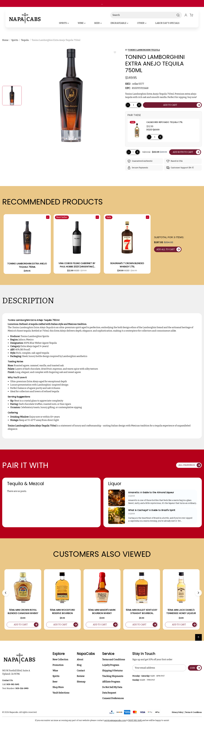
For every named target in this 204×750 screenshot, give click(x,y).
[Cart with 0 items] (193, 15)
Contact (81, 670)
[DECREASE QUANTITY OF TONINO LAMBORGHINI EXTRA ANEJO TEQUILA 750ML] (128, 105)
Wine (55, 670)
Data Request (109, 692)
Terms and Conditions (113, 659)
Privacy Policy (177, 712)
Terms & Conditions (193, 712)
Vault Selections (61, 692)
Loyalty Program (110, 665)
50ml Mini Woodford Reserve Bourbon (62, 611)
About (80, 659)
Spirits (56, 676)
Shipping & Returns (112, 670)
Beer (55, 681)
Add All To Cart (165, 249)
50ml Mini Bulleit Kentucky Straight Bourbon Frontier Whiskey (141, 611)
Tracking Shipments (112, 676)
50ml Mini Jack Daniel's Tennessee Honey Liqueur (181, 611)
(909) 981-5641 (135, 720)
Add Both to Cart (183, 152)
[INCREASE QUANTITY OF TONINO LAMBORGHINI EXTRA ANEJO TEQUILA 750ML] (139, 105)
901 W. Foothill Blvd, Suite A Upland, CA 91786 (16, 672)
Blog (79, 665)
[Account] (185, 15)
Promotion (58, 665)
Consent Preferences (113, 698)
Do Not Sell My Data (112, 687)
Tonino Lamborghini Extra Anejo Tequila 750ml (27, 265)
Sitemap (81, 681)
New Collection (60, 659)
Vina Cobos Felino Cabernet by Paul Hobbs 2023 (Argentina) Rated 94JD (77, 265)
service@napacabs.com (115, 720)
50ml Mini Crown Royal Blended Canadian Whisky (23, 611)
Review (81, 676)
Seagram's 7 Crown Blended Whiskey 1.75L (127, 265)
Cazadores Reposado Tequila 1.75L (164, 122)
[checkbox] (47, 217)
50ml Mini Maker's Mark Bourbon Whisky (102, 611)
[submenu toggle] (70, 23)
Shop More (58, 687)
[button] (5, 592)
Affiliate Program (111, 681)
